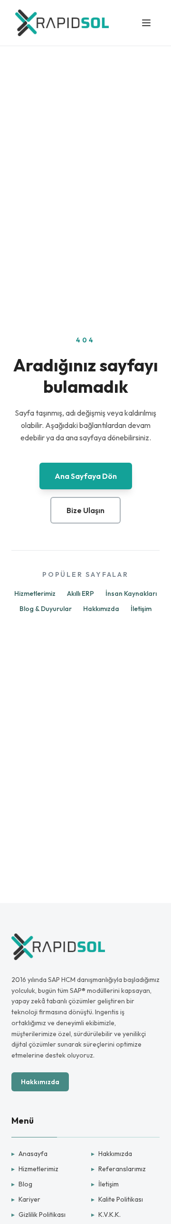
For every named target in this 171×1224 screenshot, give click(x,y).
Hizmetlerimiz (35, 593)
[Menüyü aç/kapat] (146, 22)
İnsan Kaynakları (131, 593)
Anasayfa (29, 1153)
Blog (21, 1184)
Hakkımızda (101, 608)
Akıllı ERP (80, 593)
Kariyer (25, 1199)
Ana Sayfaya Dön (86, 476)
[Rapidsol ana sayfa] (62, 23)
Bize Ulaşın (85, 510)
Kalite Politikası (117, 1199)
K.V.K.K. (106, 1214)
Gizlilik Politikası (38, 1214)
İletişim (141, 608)
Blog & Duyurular (45, 608)
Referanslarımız (118, 1169)
